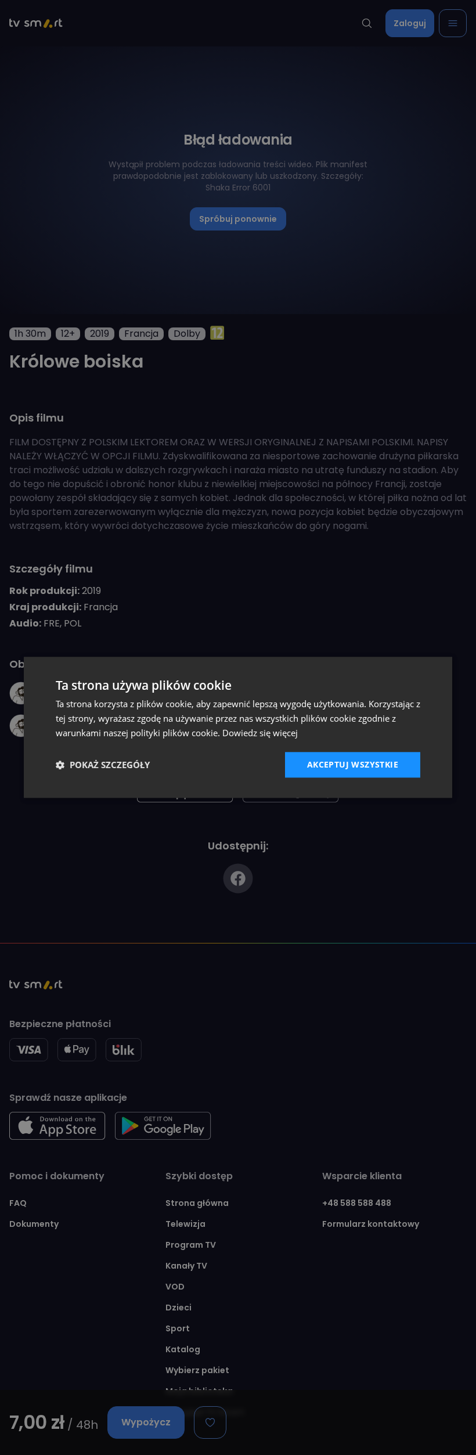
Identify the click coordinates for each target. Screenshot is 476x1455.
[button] (103, 764)
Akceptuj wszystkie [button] (352, 764)
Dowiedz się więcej (260, 733)
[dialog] (238, 727)
